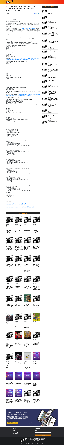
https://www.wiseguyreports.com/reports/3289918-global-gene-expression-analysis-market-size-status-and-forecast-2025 (23, 95)
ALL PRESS (30, 1)
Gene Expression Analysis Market (28, 28)
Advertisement (15, 433)
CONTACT (35, 1)
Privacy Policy (15, 432)
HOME (18, 1)
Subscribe (43, 435)
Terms (14, 430)
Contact (14, 435)
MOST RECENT (24, 1)
